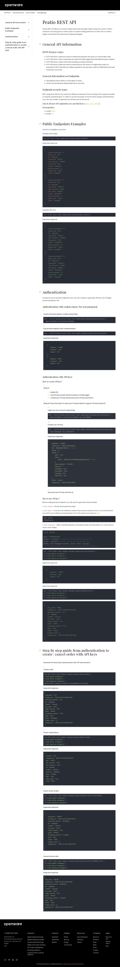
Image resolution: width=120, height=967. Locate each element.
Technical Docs (18, 13)
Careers (95, 950)
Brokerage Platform (33, 950)
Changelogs (41, 13)
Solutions (30, 933)
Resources (81, 933)
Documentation (82, 937)
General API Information (15, 22)
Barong (66, 940)
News (94, 945)
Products (55, 933)
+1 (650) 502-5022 (11, 933)
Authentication (11, 36)
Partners (96, 940)
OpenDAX (55, 937)
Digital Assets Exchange (35, 937)
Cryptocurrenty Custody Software (35, 954)
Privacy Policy (108, 942)
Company (96, 933)
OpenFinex (55, 940)
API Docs (7, 13)
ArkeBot (54, 942)
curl (52, 114)
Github (79, 942)
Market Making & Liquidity (35, 940)
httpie (53, 111)
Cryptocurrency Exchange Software (73, 964)
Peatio (66, 937)
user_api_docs (92, 103)
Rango (66, 942)
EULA (107, 946)
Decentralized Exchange (35, 942)
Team (95, 947)
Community (68, 945)
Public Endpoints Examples (12, 29)
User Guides (30, 13)
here (98, 513)
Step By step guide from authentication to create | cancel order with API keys (16, 46)
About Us (96, 937)
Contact (96, 953)
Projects (67, 933)
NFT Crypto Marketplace (35, 947)
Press (95, 942)
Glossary (80, 940)
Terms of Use (108, 938)
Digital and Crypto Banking (36, 945)
